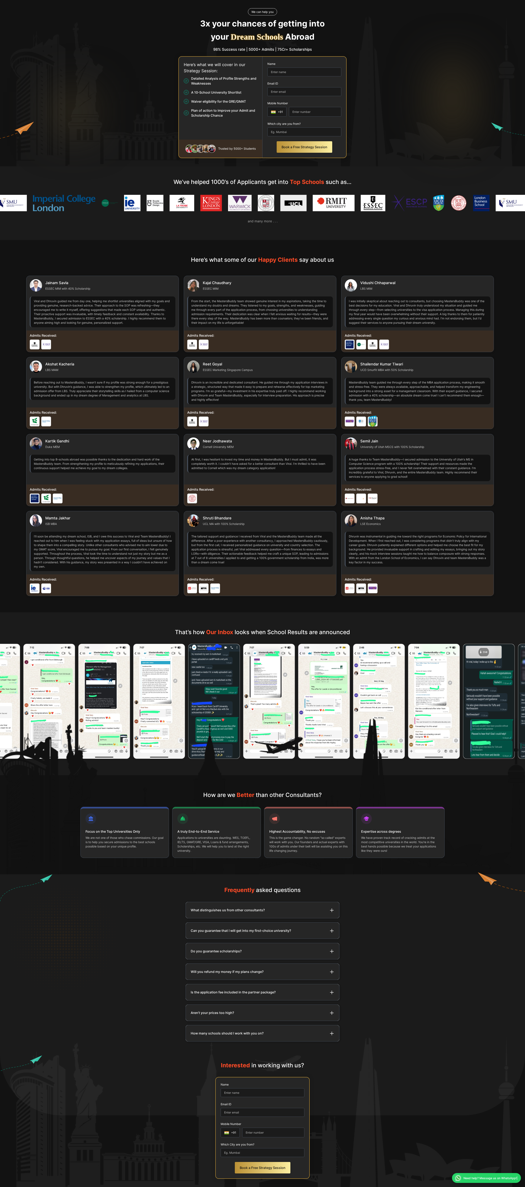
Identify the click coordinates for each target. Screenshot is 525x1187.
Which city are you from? (284, 123)
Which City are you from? (237, 1144)
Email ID (272, 83)
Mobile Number (277, 103)
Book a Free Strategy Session (304, 147)
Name (271, 63)
